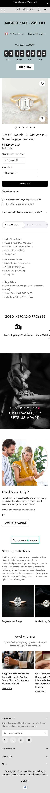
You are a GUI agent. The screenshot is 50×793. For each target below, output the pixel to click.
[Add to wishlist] (42, 83)
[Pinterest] (5, 740)
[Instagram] (21, 740)
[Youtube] (29, 740)
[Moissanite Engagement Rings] (18, 601)
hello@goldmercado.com (24, 509)
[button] (45, 10)
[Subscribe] (45, 733)
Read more (7, 688)
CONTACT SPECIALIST (15, 522)
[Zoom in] (42, 119)
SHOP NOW (25, 67)
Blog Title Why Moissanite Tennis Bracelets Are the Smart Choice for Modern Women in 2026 (15, 679)
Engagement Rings (12, 621)
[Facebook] (13, 740)
